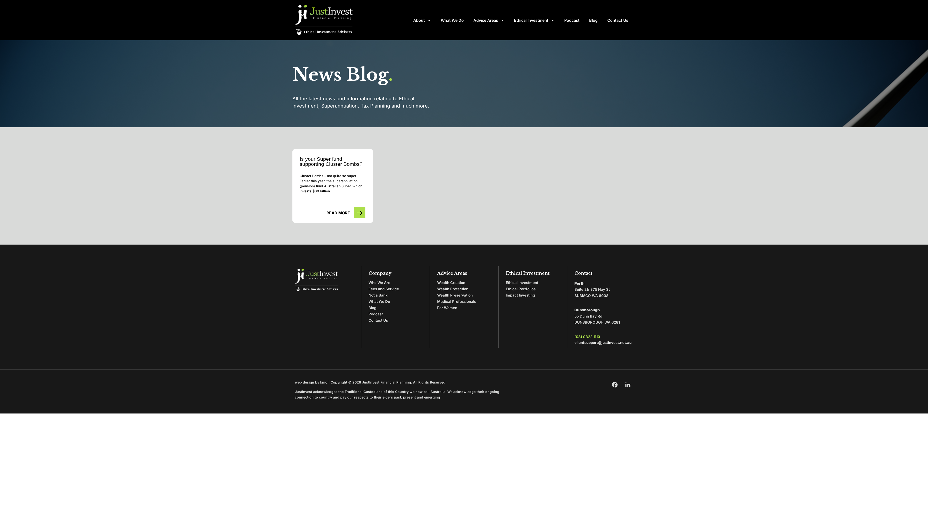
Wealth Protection (452, 289)
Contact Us (617, 20)
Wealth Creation (451, 282)
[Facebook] (614, 384)
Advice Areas (485, 20)
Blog (593, 20)
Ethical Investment (531, 20)
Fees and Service (384, 289)
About (419, 20)
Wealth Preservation (455, 295)
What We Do (452, 20)
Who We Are (379, 282)
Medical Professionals (456, 301)
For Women (447, 307)
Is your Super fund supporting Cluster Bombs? (331, 161)
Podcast (572, 20)
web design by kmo (311, 382)
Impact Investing (520, 295)
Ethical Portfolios (521, 289)
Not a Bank (378, 295)
